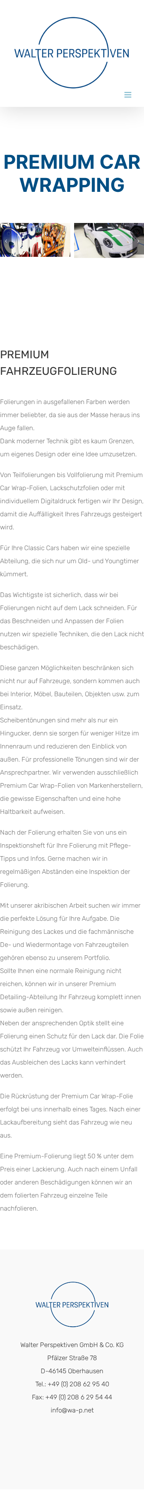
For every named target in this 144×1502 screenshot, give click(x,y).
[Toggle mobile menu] (128, 95)
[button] (6, 241)
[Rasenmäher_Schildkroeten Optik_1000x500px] (75, 227)
